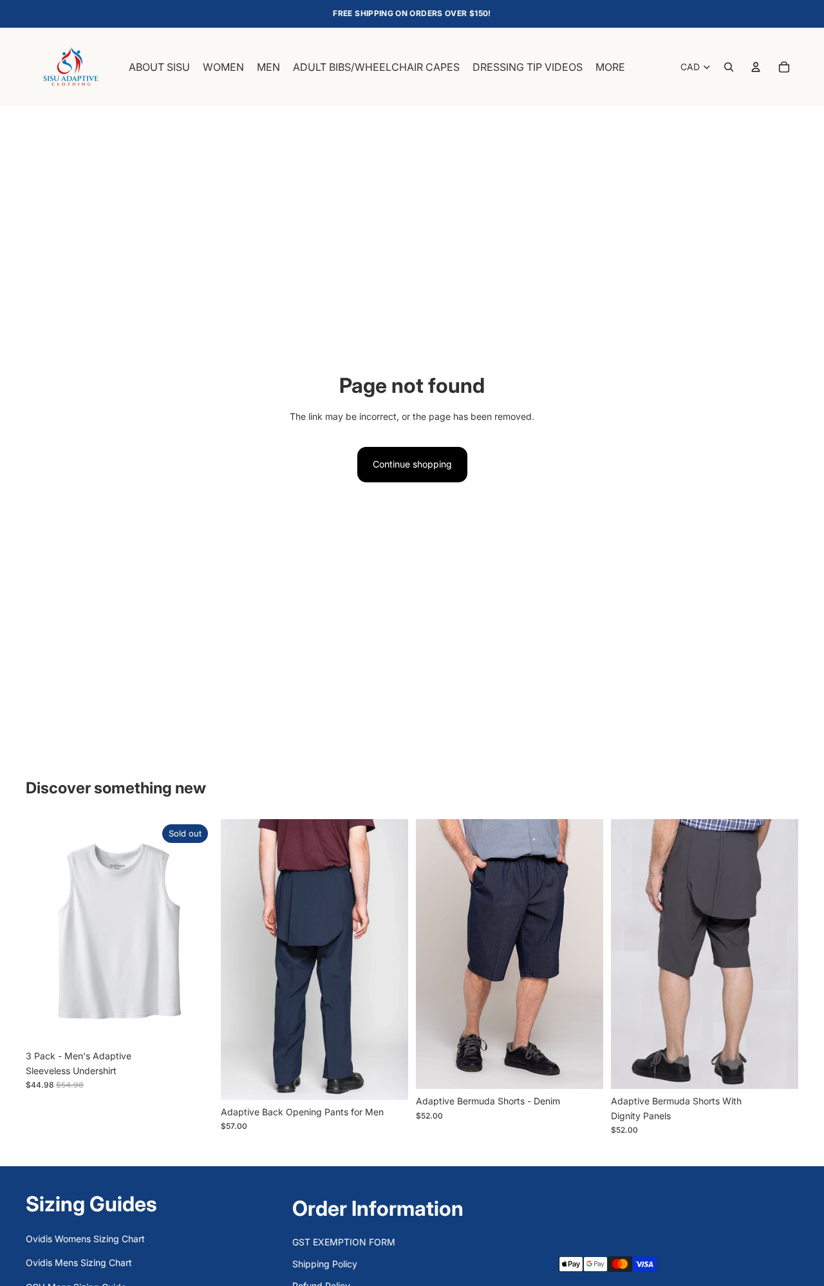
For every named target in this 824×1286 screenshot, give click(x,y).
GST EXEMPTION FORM (343, 1241)
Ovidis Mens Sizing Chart (79, 1262)
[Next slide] (193, 931)
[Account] (756, 67)
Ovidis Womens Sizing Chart (85, 1238)
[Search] (729, 67)
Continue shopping (412, 464)
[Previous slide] (45, 931)
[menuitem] (610, 67)
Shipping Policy (324, 1263)
